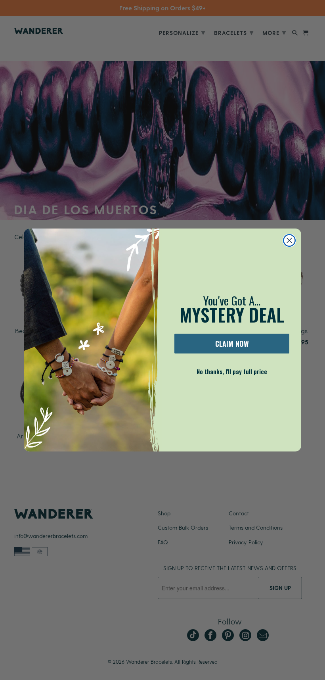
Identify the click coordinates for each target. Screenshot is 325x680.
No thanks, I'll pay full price (232, 371)
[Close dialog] (289, 240)
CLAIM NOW (232, 343)
